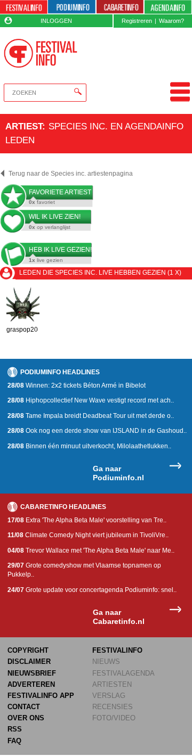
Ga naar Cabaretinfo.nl (119, 617)
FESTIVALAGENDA (123, 673)
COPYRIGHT (28, 650)
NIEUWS (106, 661)
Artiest (23, 126)
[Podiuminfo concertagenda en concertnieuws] (71, 7)
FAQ (14, 741)
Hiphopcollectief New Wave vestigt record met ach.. (90, 400)
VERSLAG (108, 696)
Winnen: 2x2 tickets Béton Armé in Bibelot (76, 385)
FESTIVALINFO (117, 650)
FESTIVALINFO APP (40, 696)
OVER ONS (25, 718)
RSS (14, 729)
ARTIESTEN (112, 684)
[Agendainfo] (168, 7)
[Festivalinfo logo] (40, 53)
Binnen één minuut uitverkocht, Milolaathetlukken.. (89, 446)
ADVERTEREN (31, 684)
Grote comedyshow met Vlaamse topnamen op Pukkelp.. (84, 570)
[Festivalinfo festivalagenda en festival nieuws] (23, 7)
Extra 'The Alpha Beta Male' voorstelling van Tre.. (86, 520)
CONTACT (23, 707)
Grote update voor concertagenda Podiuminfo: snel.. (92, 590)
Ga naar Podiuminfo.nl (118, 473)
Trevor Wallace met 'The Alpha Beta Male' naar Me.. (90, 550)
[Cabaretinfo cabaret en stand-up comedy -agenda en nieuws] (120, 7)
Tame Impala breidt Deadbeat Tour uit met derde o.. (90, 416)
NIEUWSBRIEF (31, 673)
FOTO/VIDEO (113, 718)
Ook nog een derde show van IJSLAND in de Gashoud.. (97, 430)
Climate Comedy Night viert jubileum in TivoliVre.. (88, 535)
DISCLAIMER (29, 661)
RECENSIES (112, 707)
